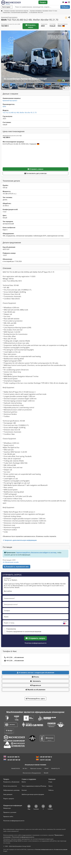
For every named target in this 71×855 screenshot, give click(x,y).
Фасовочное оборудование (32, 773)
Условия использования (60, 849)
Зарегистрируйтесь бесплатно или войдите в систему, (36, 553)
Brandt (46, 773)
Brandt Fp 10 (55, 768)
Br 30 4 (25, 768)
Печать (36, 677)
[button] (69, 2)
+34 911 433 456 (45, 760)
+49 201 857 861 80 (13, 760)
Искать (66, 7)
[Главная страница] (1, 11)
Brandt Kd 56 (15, 768)
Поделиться (36, 685)
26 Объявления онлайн (11, 562)
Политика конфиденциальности (35, 643)
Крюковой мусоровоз (10, 100)
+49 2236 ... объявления (15, 657)
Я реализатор (11, 629)
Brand (46, 768)
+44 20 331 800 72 (13, 757)
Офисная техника (36, 768)
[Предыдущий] (3, 60)
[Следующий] (68, 60)
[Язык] (66, 2)
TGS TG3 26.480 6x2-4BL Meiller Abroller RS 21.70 (20, 113)
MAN (4, 107)
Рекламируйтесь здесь (36, 699)
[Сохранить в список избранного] (66, 17)
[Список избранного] (63, 2)
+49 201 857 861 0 (46, 757)
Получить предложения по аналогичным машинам (23, 631)
